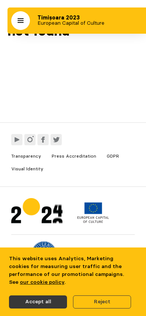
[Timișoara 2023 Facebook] (43, 139)
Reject (102, 301)
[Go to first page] (37, 212)
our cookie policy (42, 282)
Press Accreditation (74, 156)
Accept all (38, 301)
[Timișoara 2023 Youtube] (16, 139)
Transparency (26, 156)
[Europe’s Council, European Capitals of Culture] (93, 221)
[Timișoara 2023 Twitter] (56, 139)
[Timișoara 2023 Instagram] (30, 139)
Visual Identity (27, 169)
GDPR (113, 156)
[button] (20, 20)
